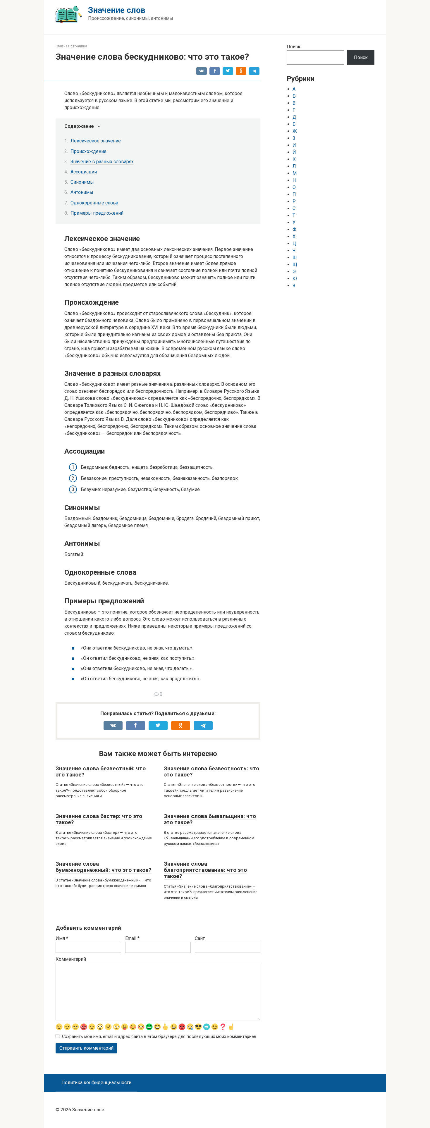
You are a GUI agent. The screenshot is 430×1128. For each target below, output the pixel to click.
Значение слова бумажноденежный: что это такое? (103, 866)
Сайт (200, 938)
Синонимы (82, 182)
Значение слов (116, 10)
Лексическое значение (95, 141)
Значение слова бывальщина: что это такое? (210, 819)
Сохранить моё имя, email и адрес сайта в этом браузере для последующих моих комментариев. (159, 1036)
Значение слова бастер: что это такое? (99, 819)
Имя (62, 938)
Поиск (293, 46)
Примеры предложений (96, 213)
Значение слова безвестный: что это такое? (101, 771)
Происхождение (88, 151)
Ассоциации (83, 172)
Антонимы (81, 192)
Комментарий (71, 959)
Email (132, 938)
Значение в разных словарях (102, 161)
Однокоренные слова (94, 203)
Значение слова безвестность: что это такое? (211, 771)
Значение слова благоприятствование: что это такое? (205, 869)
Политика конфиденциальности (96, 1082)
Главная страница (71, 46)
